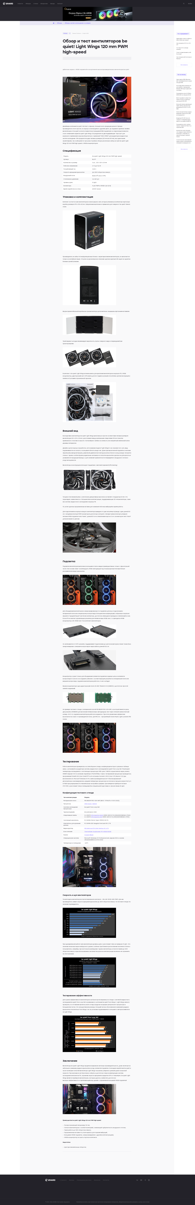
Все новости (184, 149)
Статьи (35, 3)
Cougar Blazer (88, 835)
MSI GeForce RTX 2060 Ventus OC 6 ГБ (96, 828)
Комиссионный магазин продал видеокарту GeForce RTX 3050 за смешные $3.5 (184, 113)
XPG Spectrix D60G (97, 815)
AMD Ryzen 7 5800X (90, 804)
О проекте (63, 1180)
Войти (190, 3)
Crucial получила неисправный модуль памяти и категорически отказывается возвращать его (184, 141)
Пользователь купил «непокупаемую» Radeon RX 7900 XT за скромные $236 (183, 126)
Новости (20, 3)
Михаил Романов (76, 33)
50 (101, 817)
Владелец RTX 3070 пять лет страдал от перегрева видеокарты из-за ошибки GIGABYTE (183, 119)
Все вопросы (184, 65)
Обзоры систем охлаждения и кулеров (77, 23)
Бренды (71, 1180)
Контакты (106, 1180)
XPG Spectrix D (96, 817)
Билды (52, 3)
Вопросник (44, 3)
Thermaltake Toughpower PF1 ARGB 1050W (97, 831)
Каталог (60, 3)
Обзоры (28, 3)
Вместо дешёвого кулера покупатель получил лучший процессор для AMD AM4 (183, 99)
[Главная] (53, 23)
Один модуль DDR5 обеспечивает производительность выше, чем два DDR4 (184, 81)
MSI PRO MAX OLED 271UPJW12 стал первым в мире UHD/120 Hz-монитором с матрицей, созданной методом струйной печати (184, 133)
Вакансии (97, 1180)
